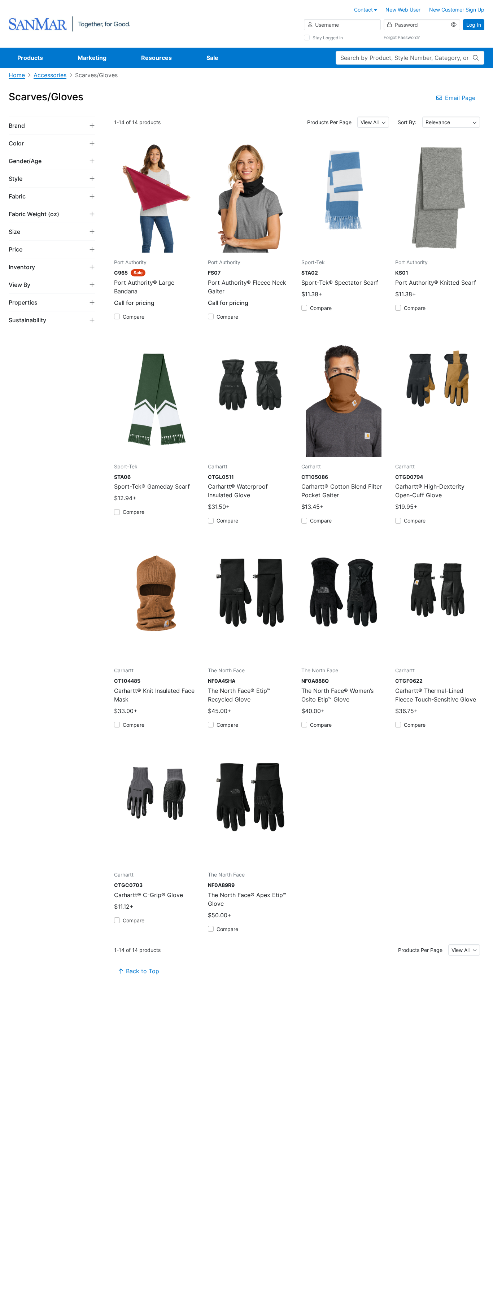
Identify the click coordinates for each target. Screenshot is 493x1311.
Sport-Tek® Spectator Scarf (339, 282)
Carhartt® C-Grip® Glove (148, 895)
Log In (473, 25)
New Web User (402, 9)
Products (30, 57)
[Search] (475, 57)
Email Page (460, 97)
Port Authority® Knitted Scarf (435, 282)
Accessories (50, 75)
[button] (52, 125)
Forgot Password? (402, 37)
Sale (212, 57)
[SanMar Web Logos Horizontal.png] (69, 23)
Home (17, 75)
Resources (156, 57)
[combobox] (373, 122)
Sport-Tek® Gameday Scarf (152, 486)
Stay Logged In (328, 37)
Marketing (92, 57)
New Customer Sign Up (456, 9)
